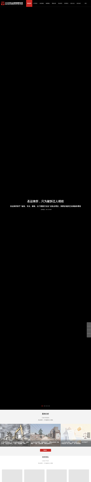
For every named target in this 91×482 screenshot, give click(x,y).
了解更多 (45, 450)
